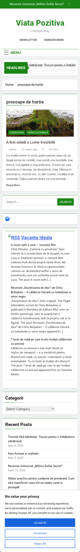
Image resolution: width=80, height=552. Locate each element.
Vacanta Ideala (36, 237)
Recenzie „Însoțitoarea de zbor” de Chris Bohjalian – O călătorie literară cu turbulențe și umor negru (41, 292)
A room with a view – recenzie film (33, 245)
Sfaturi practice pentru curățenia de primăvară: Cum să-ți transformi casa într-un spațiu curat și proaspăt (41, 483)
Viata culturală (38, 132)
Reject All (40, 543)
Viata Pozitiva (40, 23)
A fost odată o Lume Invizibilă (30, 142)
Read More (13, 185)
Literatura (17, 132)
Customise (40, 533)
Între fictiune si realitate (23, 453)
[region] (40, 521)
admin (13, 149)
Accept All (40, 522)
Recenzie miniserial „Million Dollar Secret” (37, 4)
